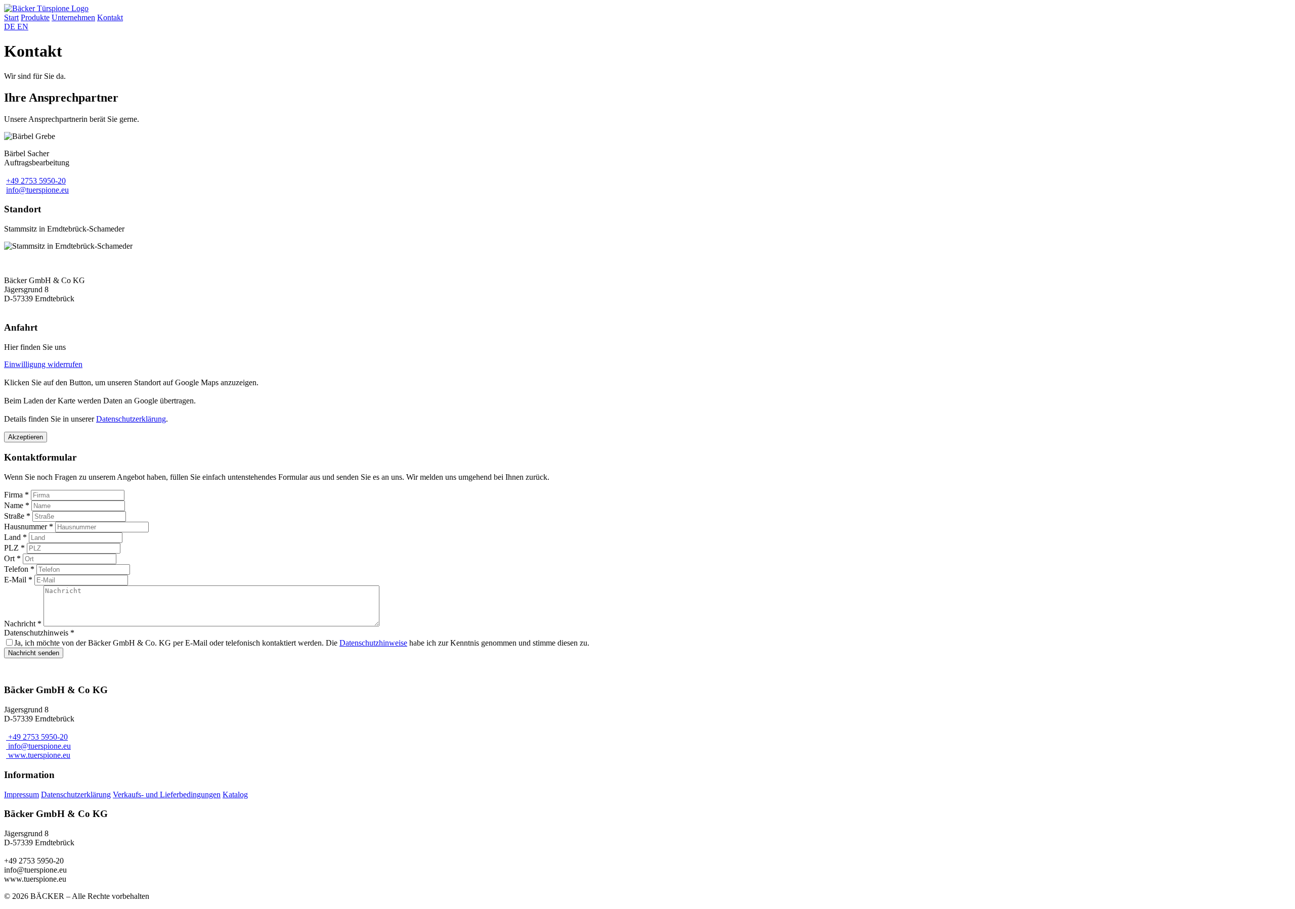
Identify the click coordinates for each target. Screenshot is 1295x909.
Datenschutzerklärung (131, 419)
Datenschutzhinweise (373, 643)
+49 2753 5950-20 (36, 180)
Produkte (35, 17)
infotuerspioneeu (37, 190)
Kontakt (110, 17)
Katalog (235, 794)
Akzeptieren (25, 437)
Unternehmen (73, 17)
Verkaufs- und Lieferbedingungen (167, 794)
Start (11, 17)
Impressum (21, 794)
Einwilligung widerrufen (43, 364)
